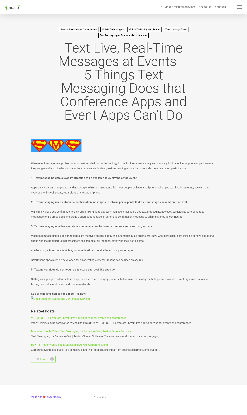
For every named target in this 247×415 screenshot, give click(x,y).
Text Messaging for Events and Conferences (123, 35)
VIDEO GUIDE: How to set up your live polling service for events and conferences (78, 318)
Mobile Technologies (113, 29)
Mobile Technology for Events (144, 29)
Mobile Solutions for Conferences (79, 29)
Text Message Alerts (176, 29)
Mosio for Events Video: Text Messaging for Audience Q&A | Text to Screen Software (81, 331)
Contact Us (100, 397)
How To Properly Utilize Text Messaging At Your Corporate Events (70, 344)
